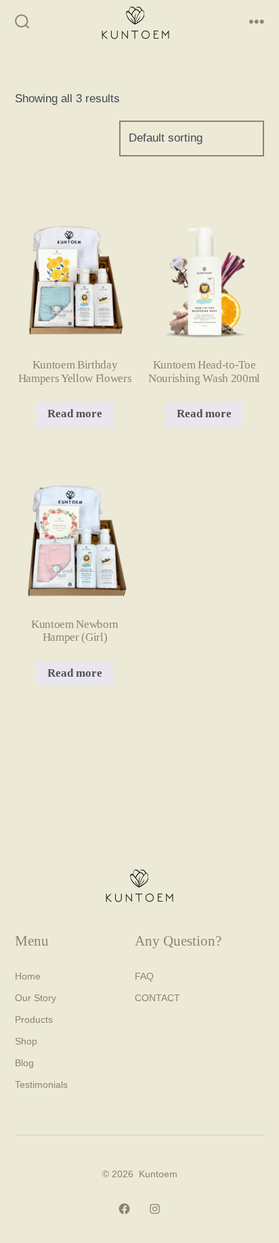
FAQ (144, 976)
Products (34, 1019)
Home (28, 976)
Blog (24, 1062)
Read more (74, 413)
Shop (26, 1041)
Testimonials (41, 1084)
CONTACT (157, 997)
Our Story (35, 997)
